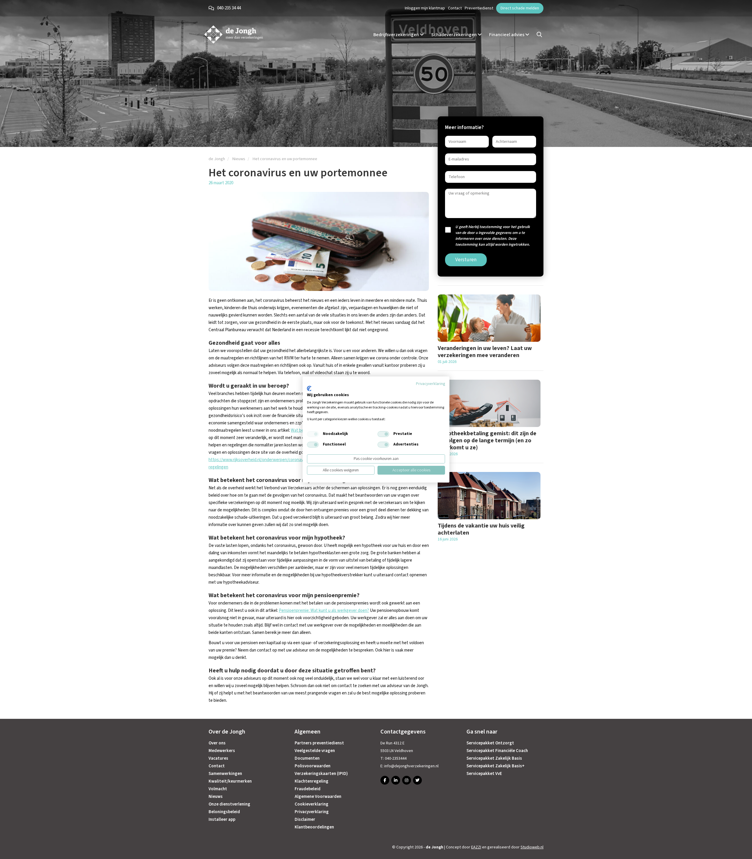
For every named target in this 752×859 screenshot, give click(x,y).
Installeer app (222, 819)
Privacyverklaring (312, 812)
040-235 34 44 (229, 8)
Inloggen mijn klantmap (425, 8)
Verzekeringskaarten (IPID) (321, 774)
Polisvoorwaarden (312, 766)
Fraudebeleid (307, 789)
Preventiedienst (479, 8)
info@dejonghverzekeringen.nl (411, 766)
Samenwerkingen (225, 774)
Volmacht (218, 789)
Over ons (217, 743)
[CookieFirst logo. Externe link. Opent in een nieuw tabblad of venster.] (309, 388)
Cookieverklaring (311, 804)
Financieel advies (507, 34)
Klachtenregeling (311, 781)
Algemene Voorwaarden (318, 796)
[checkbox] (313, 434)
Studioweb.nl (532, 847)
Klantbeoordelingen (314, 827)
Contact (455, 8)
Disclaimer (305, 819)
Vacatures (218, 758)
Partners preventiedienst (319, 743)
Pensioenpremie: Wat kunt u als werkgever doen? (324, 610)
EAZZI (476, 847)
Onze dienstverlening (229, 804)
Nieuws (216, 796)
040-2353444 (396, 758)
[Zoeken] (539, 34)
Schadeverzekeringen (454, 34)
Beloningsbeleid (224, 812)
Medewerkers (222, 751)
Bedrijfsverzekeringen (396, 34)
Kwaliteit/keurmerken (230, 781)
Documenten (307, 758)
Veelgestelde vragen (315, 751)
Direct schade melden (520, 8)
